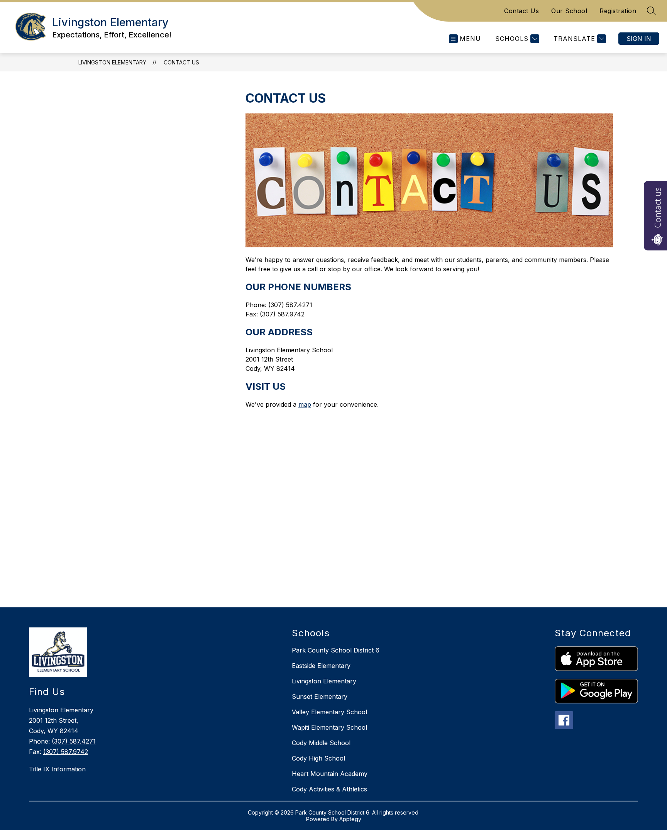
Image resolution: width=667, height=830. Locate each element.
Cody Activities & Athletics (329, 789)
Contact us (657, 208)
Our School (569, 11)
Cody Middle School (321, 743)
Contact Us (521, 11)
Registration (617, 11)
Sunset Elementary (319, 696)
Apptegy (350, 819)
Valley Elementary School (329, 712)
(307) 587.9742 (65, 752)
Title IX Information (57, 769)
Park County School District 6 (335, 650)
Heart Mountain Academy (329, 774)
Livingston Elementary (112, 62)
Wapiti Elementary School (329, 727)
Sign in (638, 38)
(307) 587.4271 (74, 741)
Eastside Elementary (321, 665)
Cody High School (318, 758)
